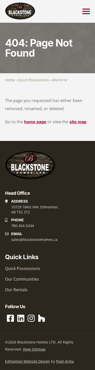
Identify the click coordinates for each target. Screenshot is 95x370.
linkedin (21, 318)
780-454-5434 (22, 225)
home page (35, 121)
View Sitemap (34, 349)
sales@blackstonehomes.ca (34, 239)
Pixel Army (65, 361)
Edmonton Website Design (27, 361)
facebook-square (10, 318)
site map (77, 121)
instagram (31, 318)
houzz (41, 318)
